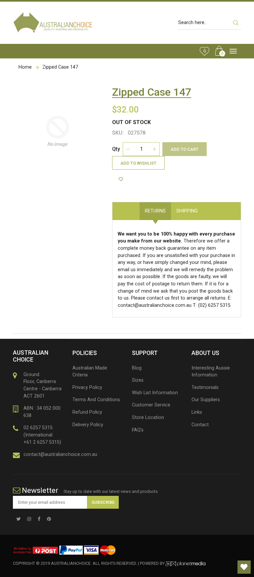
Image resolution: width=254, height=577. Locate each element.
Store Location (148, 417)
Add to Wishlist (138, 163)
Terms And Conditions (96, 399)
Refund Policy (87, 412)
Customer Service (151, 405)
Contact (200, 425)
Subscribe (103, 502)
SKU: (118, 133)
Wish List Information (155, 393)
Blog (137, 368)
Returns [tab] (155, 211)
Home (25, 67)
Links (196, 412)
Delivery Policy (87, 425)
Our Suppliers (205, 399)
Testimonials (205, 387)
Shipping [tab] (187, 211)
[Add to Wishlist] (121, 179)
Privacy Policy (87, 387)
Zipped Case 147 (60, 67)
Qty (116, 149)
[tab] (208, 207)
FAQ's (138, 430)
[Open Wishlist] (244, 567)
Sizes (138, 380)
